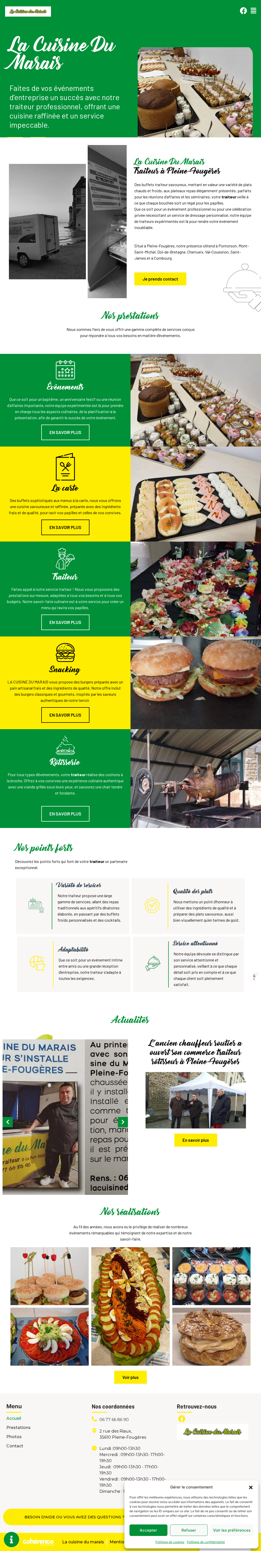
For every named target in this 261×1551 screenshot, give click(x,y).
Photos (14, 1436)
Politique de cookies (169, 1542)
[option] (108, 221)
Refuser (188, 1530)
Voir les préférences (232, 1530)
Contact (14, 1446)
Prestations (18, 1427)
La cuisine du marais (83, 1542)
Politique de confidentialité (206, 1542)
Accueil (13, 1418)
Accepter (148, 1530)
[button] (250, 1487)
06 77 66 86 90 (114, 1419)
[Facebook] (243, 10)
